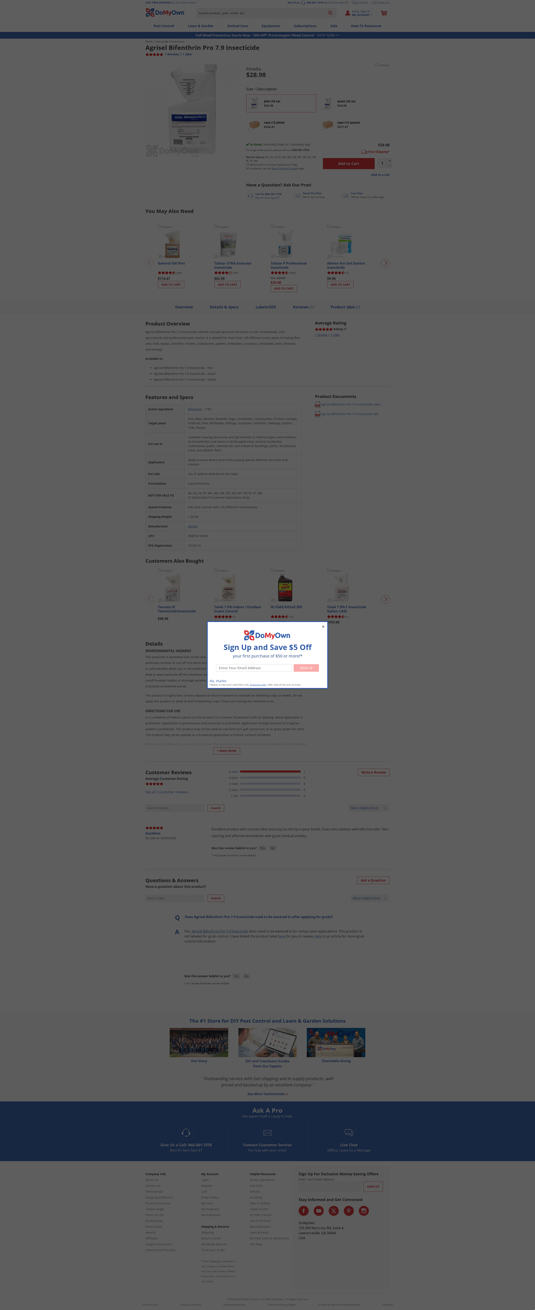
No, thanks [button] (217, 681)
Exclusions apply (258, 684)
